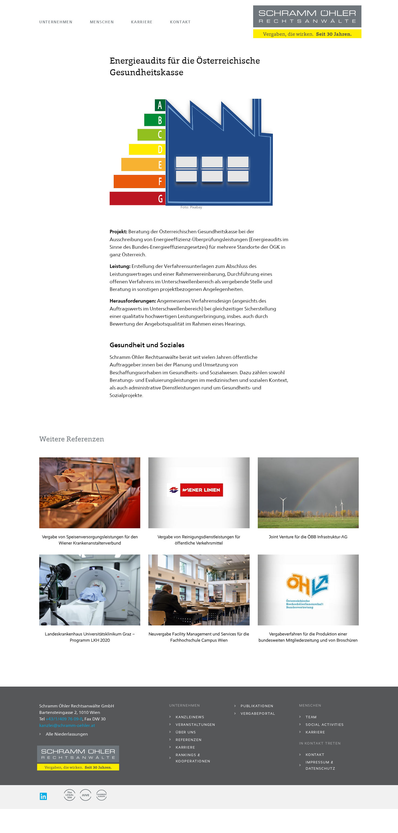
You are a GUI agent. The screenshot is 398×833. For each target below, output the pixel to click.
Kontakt (180, 21)
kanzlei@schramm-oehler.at (67, 725)
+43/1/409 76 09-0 (64, 719)
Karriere (142, 21)
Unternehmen (56, 21)
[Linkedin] (43, 796)
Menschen (102, 21)
